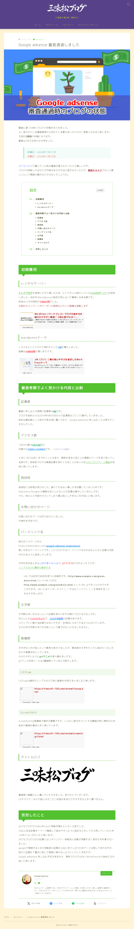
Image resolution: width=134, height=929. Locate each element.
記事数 (40, 217)
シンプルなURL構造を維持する (35, 567)
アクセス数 (42, 221)
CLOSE (100, 190)
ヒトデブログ (25, 292)
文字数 (40, 235)
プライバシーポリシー (88, 25)
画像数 (40, 239)
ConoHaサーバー (99, 292)
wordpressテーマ (45, 207)
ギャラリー (68, 25)
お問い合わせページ (46, 228)
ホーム (38, 25)
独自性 (40, 225)
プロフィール (52, 25)
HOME (6, 917)
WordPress (40, 39)
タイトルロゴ (43, 242)
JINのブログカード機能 (98, 462)
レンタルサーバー (45, 203)
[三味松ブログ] (67, 8)
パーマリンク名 (44, 232)
